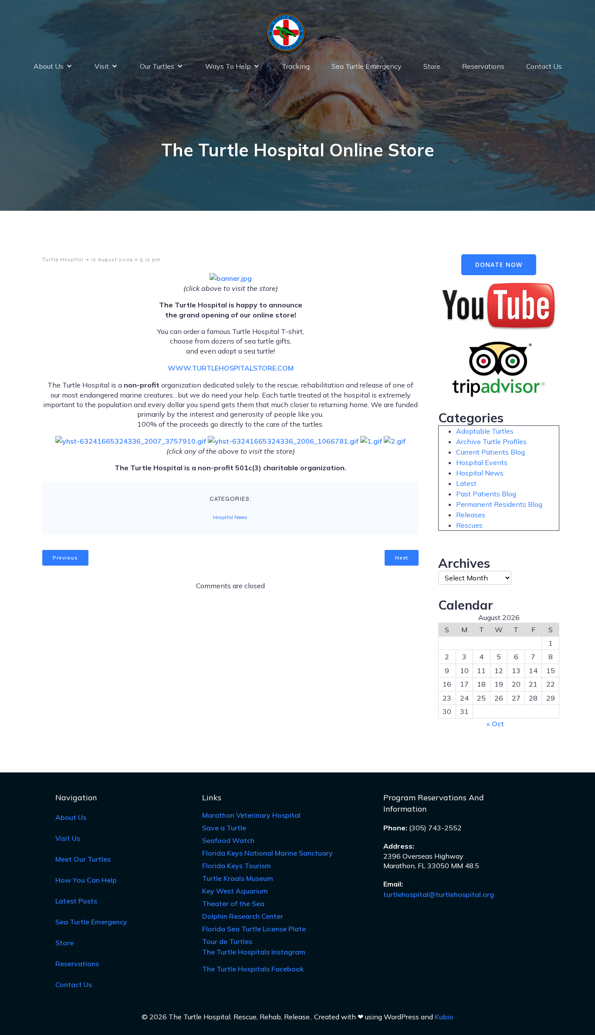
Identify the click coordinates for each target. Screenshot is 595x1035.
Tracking (296, 66)
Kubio (444, 1016)
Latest (466, 483)
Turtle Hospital (63, 259)
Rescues (469, 525)
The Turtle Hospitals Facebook (253, 968)
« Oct (495, 723)
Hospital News (230, 517)
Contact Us (544, 66)
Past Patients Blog (486, 493)
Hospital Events (481, 462)
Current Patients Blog (490, 452)
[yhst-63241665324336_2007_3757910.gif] (130, 441)
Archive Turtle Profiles (491, 441)
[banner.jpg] (231, 278)
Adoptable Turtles (485, 431)
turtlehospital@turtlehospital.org (438, 894)
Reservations (483, 66)
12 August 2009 (111, 259)
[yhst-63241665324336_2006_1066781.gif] (283, 441)
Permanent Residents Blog (499, 504)
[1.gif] (371, 441)
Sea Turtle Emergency (366, 66)
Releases (470, 514)
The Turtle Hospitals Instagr (253, 951)
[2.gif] (395, 441)
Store (431, 66)
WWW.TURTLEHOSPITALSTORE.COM (231, 368)
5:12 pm (150, 259)
